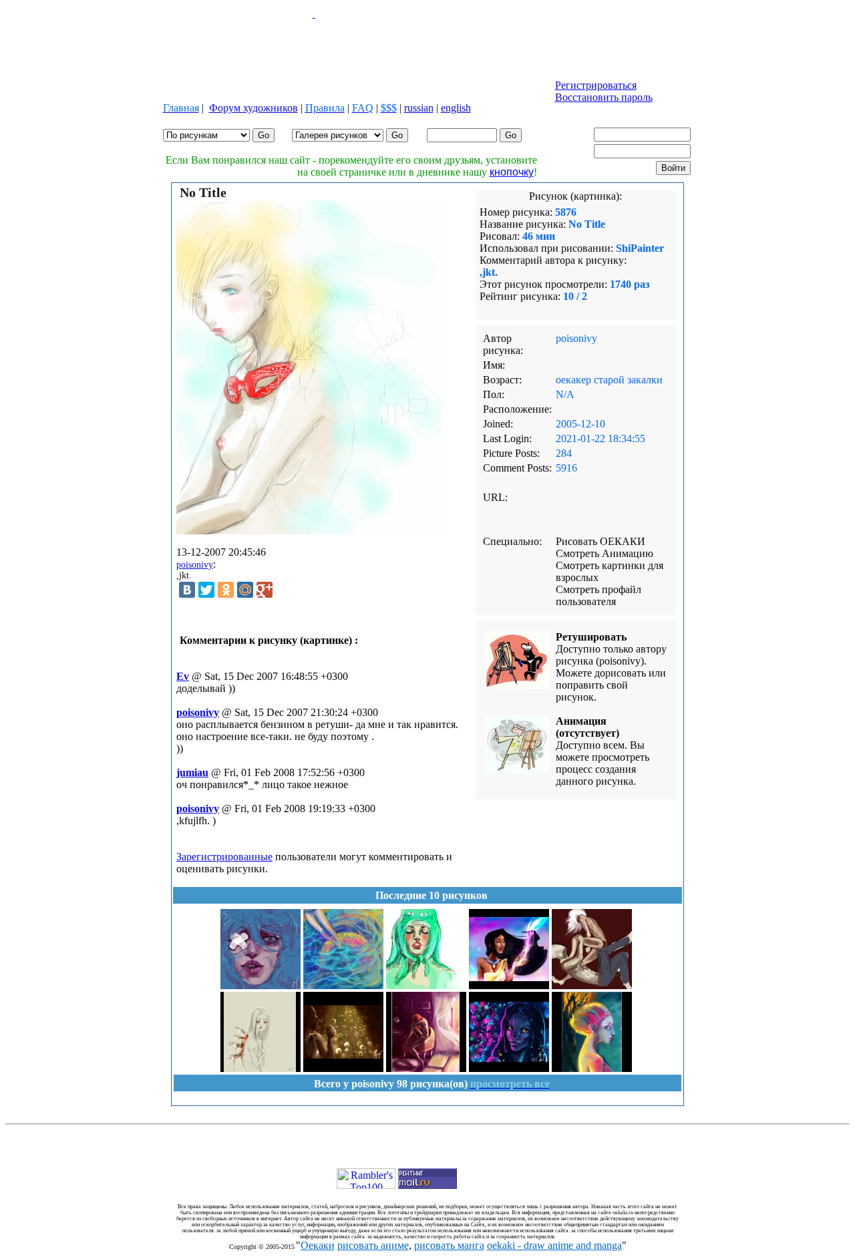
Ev (182, 676)
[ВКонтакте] (187, 590)
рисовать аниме (373, 1245)
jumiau (192, 772)
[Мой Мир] (245, 590)
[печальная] (260, 1068)
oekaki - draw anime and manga (554, 1245)
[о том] (343, 985)
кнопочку (512, 172)
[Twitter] (206, 590)
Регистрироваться (596, 85)
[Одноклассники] (226, 590)
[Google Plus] (264, 590)
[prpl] (260, 985)
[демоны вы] (509, 985)
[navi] (509, 1068)
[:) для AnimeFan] (343, 1068)
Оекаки (318, 1245)
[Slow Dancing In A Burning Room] (426, 1068)
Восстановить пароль (604, 97)
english (456, 108)
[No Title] (426, 985)
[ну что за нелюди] (592, 1068)
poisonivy (194, 565)
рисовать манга (449, 1245)
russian (419, 108)
